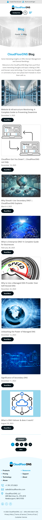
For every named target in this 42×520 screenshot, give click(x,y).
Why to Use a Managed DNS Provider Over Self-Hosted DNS (19, 284)
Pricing (5, 474)
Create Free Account (15, 2)
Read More (7, 120)
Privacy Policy (9, 514)
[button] (25, 13)
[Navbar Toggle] (30, 12)
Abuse (5, 480)
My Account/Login (30, 2)
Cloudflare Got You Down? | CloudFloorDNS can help (20, 160)
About (25, 477)
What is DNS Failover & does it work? (17, 420)
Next (20, 449)
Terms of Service (20, 514)
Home (17, 34)
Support (26, 474)
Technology (7, 477)
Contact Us (16, 13)
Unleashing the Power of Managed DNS (18, 331)
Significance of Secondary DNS (14, 377)
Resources (26, 470)
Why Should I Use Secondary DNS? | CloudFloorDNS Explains (17, 202)
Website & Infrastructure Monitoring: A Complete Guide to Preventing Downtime (19, 110)
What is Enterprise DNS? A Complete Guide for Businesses (20, 243)
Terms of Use (32, 514)
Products (6, 470)
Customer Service (21, 517)
